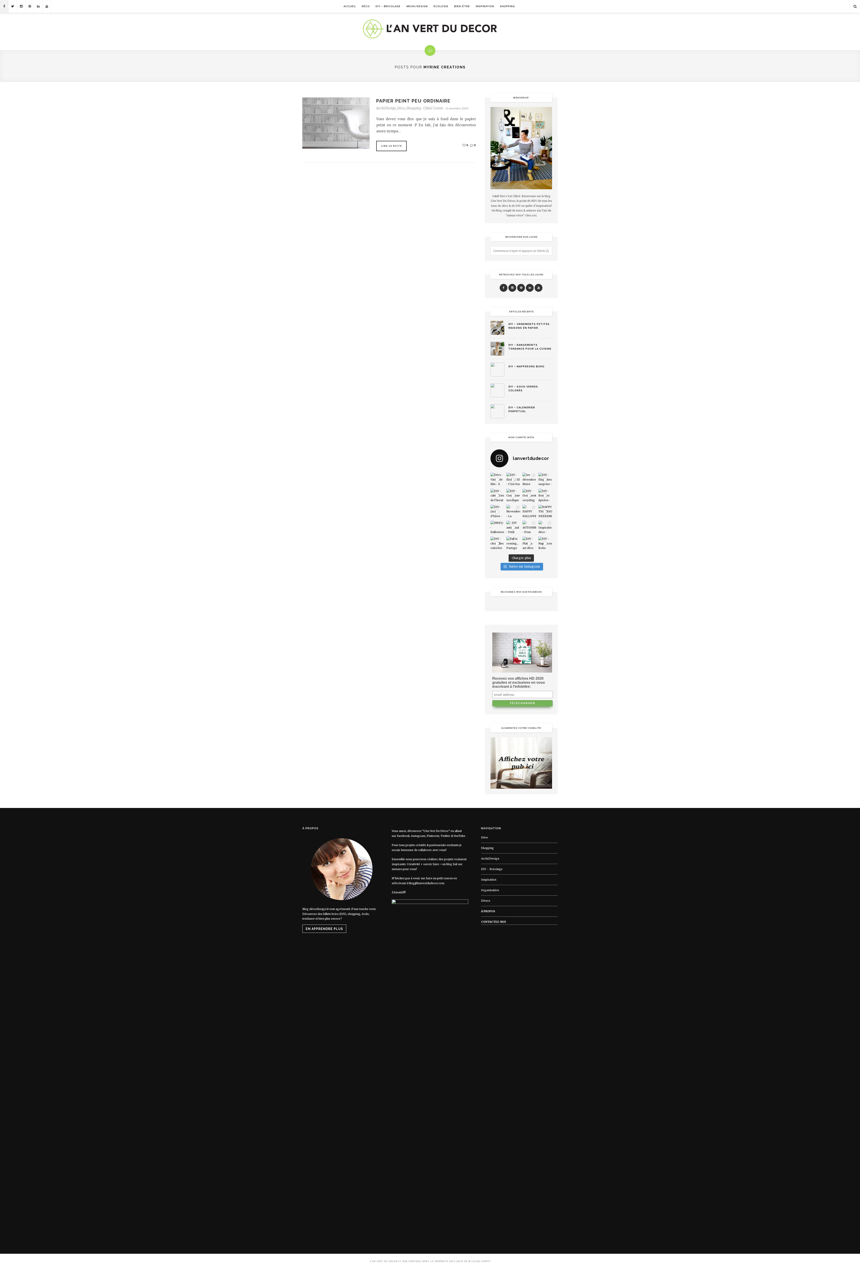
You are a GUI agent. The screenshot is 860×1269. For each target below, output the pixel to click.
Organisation (490, 890)
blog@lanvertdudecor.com (426, 883)
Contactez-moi (493, 921)
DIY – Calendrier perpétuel (521, 409)
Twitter (445, 836)
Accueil (350, 6)
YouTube (459, 836)
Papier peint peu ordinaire (413, 101)
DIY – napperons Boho (526, 366)
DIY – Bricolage (388, 6)
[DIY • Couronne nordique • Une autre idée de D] (513, 496)
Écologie (441, 6)
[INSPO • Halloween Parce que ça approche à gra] (497, 527)
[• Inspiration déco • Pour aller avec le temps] (545, 527)
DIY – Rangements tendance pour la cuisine (529, 347)
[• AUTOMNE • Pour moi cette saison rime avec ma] (529, 527)
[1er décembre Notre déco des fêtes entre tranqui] (529, 479)
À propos (488, 911)
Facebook (403, 836)
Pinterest (433, 836)
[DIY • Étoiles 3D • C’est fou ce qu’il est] (513, 479)
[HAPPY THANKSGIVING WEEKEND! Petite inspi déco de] (545, 511)
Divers (485, 900)
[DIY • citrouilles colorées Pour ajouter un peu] (497, 543)
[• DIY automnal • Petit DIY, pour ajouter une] (513, 527)
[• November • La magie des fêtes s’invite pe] (513, 511)
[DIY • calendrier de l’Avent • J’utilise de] (497, 496)
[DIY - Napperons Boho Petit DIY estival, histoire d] (545, 543)
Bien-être (462, 6)
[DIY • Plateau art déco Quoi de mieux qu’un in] (529, 543)
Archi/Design (417, 6)
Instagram (418, 836)
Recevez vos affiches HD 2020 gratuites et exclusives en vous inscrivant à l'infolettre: (518, 682)
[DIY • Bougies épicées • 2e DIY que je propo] (545, 496)
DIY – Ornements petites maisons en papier (529, 326)
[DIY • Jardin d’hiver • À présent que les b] (497, 511)
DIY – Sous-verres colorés (523, 388)
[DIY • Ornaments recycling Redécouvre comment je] (529, 496)
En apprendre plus (324, 929)
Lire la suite (391, 146)
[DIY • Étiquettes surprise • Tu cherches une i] (545, 479)
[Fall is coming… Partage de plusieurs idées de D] (513, 543)
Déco (366, 6)
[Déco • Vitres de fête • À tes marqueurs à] (497, 479)
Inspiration (485, 6)
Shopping (507, 6)
